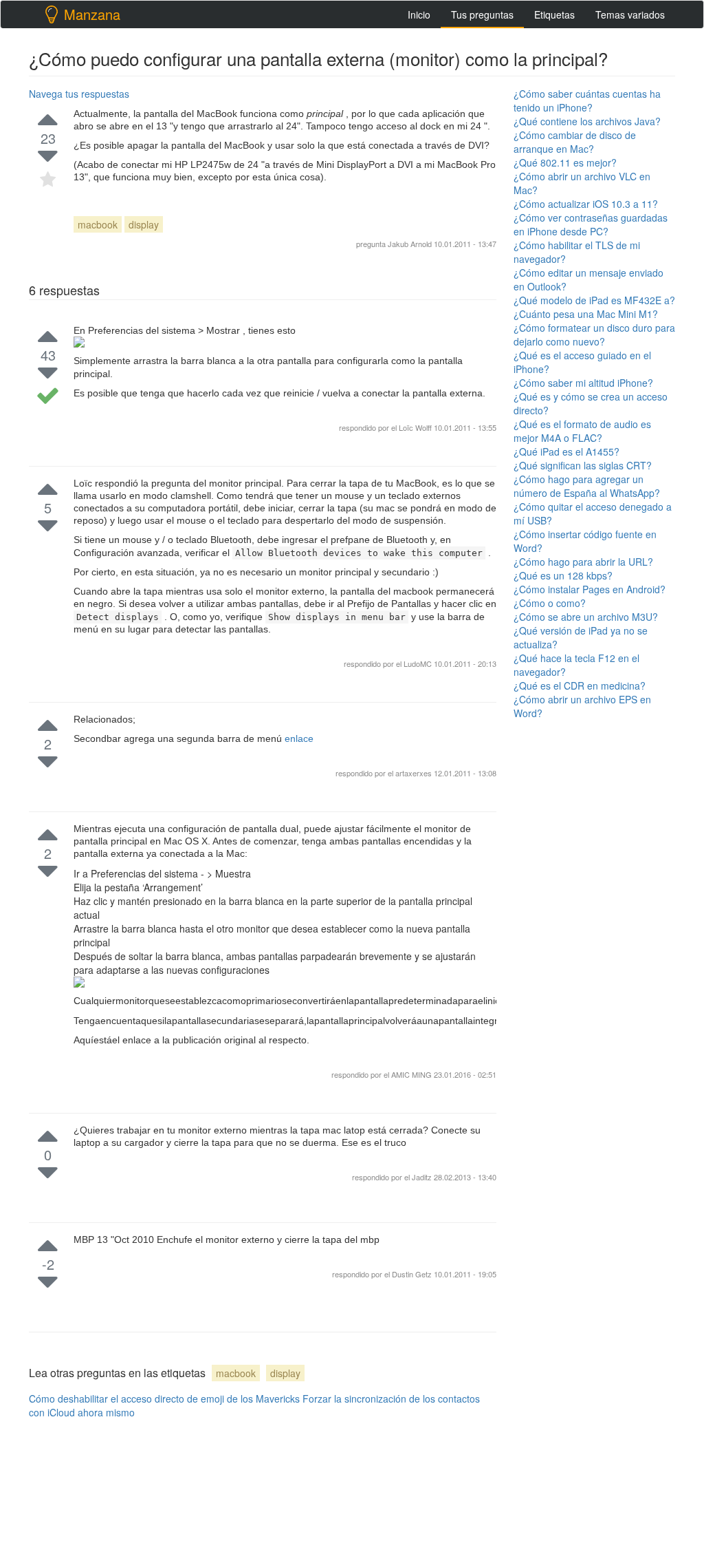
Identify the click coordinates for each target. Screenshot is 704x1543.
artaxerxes (414, 772)
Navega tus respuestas (79, 93)
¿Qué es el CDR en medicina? (580, 685)
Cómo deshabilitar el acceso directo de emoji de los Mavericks (164, 1398)
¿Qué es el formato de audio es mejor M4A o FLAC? (582, 431)
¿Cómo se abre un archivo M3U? (586, 617)
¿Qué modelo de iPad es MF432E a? (594, 300)
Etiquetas (554, 14)
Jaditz (423, 1176)
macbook (98, 224)
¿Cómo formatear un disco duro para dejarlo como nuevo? (594, 334)
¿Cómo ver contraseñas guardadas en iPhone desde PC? (591, 224)
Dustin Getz (413, 1273)
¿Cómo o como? (550, 603)
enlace (299, 738)
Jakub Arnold (410, 243)
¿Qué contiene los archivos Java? (587, 121)
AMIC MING (412, 1074)
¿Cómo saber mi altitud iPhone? (583, 383)
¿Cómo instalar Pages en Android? (590, 589)
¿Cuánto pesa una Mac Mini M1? (586, 314)
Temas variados (630, 14)
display (144, 224)
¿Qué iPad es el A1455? (566, 451)
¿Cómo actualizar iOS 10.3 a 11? (586, 204)
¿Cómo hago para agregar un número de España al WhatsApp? (587, 486)
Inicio (419, 14)
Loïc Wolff (415, 427)
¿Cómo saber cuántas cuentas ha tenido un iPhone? (587, 100)
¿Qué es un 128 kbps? (563, 575)
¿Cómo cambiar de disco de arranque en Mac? (575, 142)
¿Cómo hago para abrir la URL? (583, 561)
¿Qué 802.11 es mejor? (565, 162)
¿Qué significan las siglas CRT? (583, 465)
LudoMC (419, 663)
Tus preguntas (482, 14)
